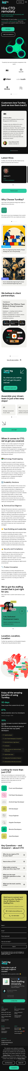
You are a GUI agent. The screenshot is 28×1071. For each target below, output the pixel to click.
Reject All (20, 1062)
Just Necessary (9, 1062)
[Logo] (5, 962)
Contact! (20, 2)
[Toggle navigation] (26, 2)
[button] (14, 855)
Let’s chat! (14, 429)
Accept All (14, 1067)
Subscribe (14, 1000)
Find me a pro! (14, 190)
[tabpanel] (14, 323)
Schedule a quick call (10, 388)
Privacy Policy (4, 953)
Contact (3, 1040)
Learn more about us (8, 34)
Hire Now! (8, 29)
